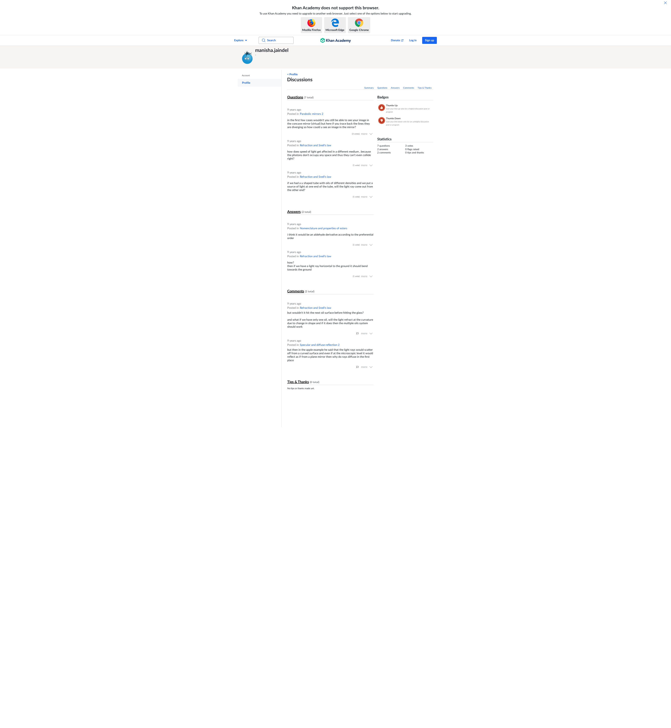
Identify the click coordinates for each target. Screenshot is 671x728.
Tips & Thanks (425, 88)
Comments (408, 88)
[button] (247, 57)
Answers (395, 88)
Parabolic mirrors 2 (311, 114)
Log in (413, 40)
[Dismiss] (665, 3)
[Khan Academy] (335, 40)
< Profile (292, 74)
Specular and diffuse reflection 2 (320, 345)
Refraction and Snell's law (315, 145)
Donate (395, 40)
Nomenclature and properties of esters (323, 228)
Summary (369, 88)
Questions (382, 88)
